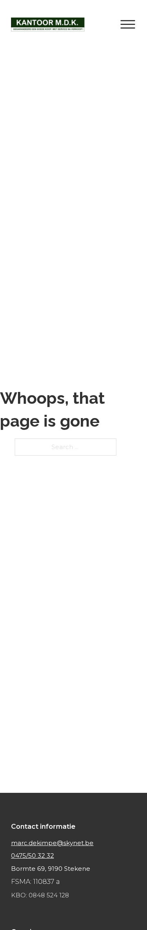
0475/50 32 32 (32, 855)
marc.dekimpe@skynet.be (52, 843)
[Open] (127, 24)
